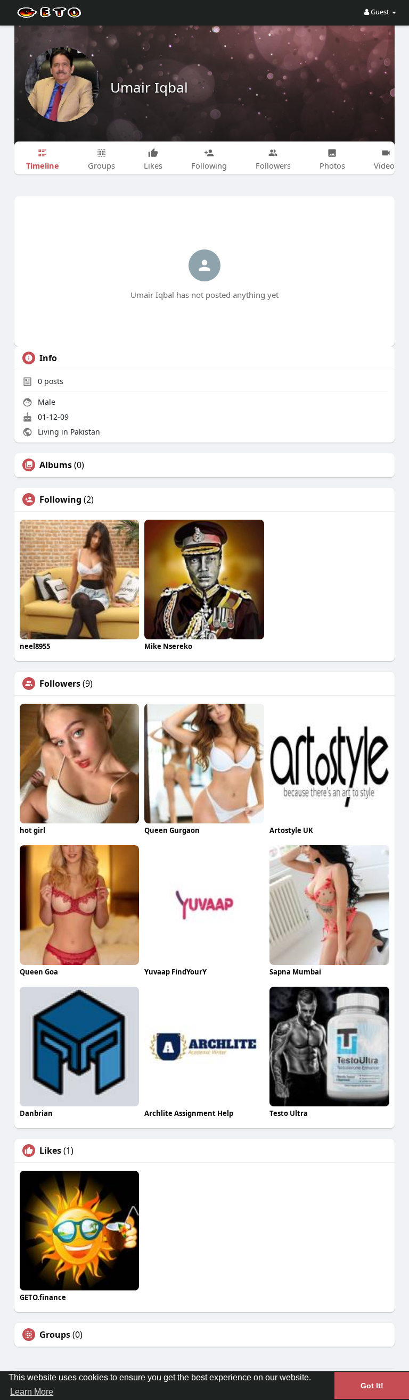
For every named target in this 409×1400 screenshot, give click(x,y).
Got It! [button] (372, 1385)
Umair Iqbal (149, 87)
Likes (50, 1150)
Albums (55, 465)
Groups (54, 1334)
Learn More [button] (31, 1391)
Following (60, 499)
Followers (59, 683)
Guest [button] (380, 11)
